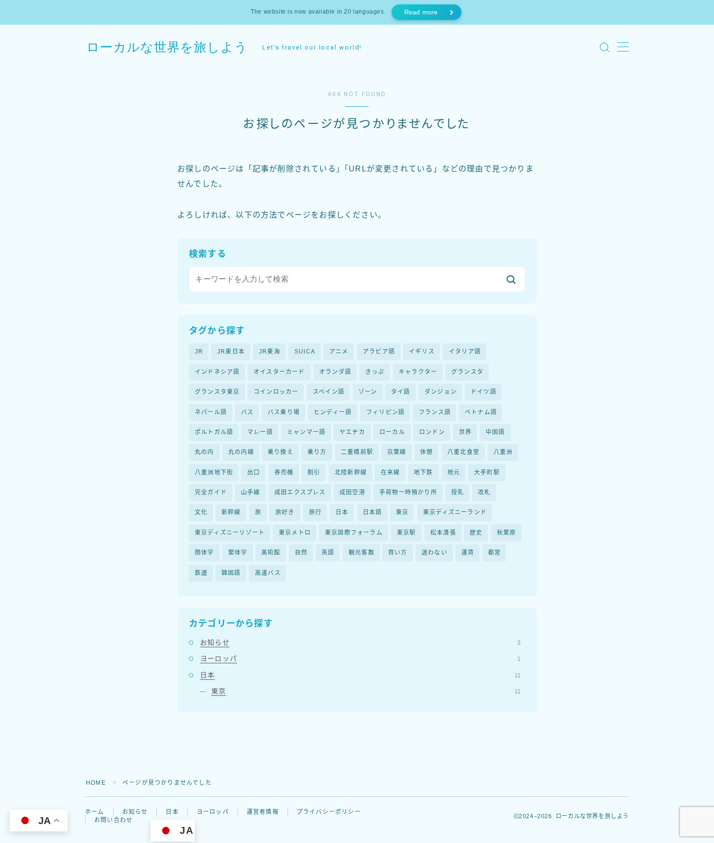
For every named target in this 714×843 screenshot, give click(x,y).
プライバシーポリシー (329, 812)
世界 (465, 432)
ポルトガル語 (214, 432)
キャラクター (418, 372)
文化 (201, 512)
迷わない (434, 552)
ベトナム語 (481, 412)
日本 (342, 512)
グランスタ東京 (217, 391)
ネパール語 (211, 412)
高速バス (268, 573)
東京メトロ (295, 532)
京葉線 (397, 452)
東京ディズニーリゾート (230, 532)
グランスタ (467, 372)
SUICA (304, 351)
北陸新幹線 (351, 472)
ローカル (392, 432)
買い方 (398, 552)
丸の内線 (241, 452)
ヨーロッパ (360, 658)
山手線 (250, 492)
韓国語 (231, 573)
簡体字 (204, 552)
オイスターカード (279, 372)
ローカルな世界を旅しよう (167, 47)
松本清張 (443, 532)
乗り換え (280, 452)
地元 (453, 472)
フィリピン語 (385, 412)
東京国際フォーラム (354, 532)
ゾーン (367, 391)
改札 (484, 492)
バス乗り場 (284, 412)
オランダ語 (335, 372)
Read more (420, 12)
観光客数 (361, 552)
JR (199, 351)
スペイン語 (328, 391)
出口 (253, 472)
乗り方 (317, 452)
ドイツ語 (483, 391)
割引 (313, 472)
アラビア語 (379, 351)
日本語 (372, 512)
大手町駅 (487, 472)
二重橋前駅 (357, 452)
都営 (494, 552)
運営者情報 (263, 812)
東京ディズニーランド (455, 512)
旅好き (285, 512)
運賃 (467, 552)
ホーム (94, 812)
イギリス (422, 351)
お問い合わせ (113, 820)
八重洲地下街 (214, 472)
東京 (402, 512)
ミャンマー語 (306, 432)
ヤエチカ (352, 432)
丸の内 (204, 452)
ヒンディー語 (333, 412)
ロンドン (432, 432)
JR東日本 (231, 351)
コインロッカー (276, 391)
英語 (328, 552)
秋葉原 (506, 532)
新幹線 (231, 512)
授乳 (457, 492)
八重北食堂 (463, 452)
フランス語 (435, 412)
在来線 (390, 472)
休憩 (426, 452)
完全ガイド (211, 492)
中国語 (495, 432)
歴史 (476, 532)
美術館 (271, 552)
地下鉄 (423, 472)
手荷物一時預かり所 (408, 492)
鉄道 (201, 573)
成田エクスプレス (300, 492)
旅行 (315, 512)
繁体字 (238, 552)
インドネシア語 (217, 372)
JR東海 (269, 351)
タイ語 (400, 391)
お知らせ (360, 642)
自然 (301, 552)
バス (247, 412)
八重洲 (503, 452)
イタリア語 (465, 351)
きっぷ (375, 372)
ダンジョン (441, 391)
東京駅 (406, 532)
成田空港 (352, 492)
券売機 (284, 472)
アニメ (339, 351)
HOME (96, 782)
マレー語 (260, 432)
